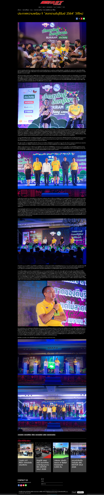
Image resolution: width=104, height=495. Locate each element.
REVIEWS (59, 7)
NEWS (44, 7)
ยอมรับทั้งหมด (80, 492)
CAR (55, 7)
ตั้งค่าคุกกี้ (74, 492)
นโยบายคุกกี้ (28, 492)
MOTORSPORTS (49, 7)
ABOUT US (43, 483)
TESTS (64, 7)
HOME (40, 7)
